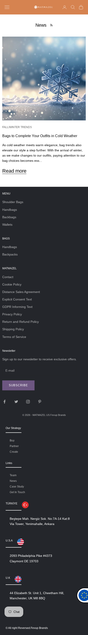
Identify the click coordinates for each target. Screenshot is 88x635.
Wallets (7, 224)
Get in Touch (17, 492)
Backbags (9, 217)
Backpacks (10, 254)
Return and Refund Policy (20, 321)
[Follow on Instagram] (28, 401)
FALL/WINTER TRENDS (17, 127)
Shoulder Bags (12, 202)
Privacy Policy (12, 314)
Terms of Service (14, 337)
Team (13, 475)
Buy (12, 440)
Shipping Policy (13, 329)
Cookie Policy (11, 284)
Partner (14, 446)
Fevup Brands (58, 415)
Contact (7, 277)
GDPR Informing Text (17, 307)
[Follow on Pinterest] (39, 401)
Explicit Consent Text (17, 299)
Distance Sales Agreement (21, 292)
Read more (14, 171)
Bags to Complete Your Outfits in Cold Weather (39, 136)
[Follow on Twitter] (16, 401)
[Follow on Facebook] (4, 401)
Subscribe (18, 385)
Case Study (17, 486)
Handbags (9, 209)
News (13, 481)
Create (14, 451)
